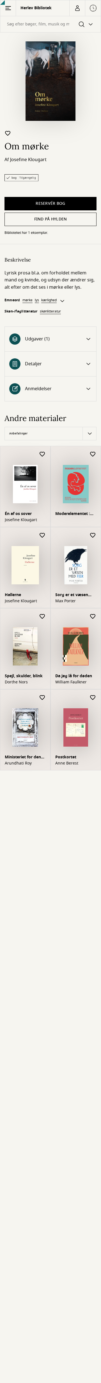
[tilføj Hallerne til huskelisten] (42, 535)
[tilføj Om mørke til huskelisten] (7, 133)
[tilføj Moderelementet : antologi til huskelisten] (92, 454)
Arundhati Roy (18, 763)
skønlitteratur (50, 311)
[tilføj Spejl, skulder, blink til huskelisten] (42, 616)
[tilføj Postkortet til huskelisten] (92, 698)
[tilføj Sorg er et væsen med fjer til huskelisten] (92, 535)
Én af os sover (18, 514)
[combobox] (50, 24)
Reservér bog (50, 203)
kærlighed (49, 300)
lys (37, 300)
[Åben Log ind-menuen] (77, 8)
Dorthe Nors (16, 682)
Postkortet (65, 757)
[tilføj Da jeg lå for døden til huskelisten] (92, 616)
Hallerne (13, 595)
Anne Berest (66, 763)
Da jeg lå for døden (73, 676)
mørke (27, 300)
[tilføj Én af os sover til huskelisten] (42, 454)
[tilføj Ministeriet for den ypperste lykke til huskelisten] (42, 698)
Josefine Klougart (28, 159)
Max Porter (65, 601)
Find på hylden (50, 219)
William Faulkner (71, 682)
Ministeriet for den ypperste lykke (23, 757)
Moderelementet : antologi (72, 514)
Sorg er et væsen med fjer (71, 595)
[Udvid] (62, 301)
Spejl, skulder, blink (24, 676)
